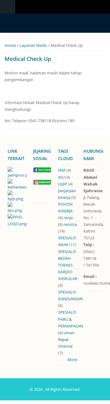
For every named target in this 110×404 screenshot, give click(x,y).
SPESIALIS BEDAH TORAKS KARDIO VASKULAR (67, 265)
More (72, 359)
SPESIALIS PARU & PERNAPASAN (70, 318)
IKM (61, 170)
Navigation (7, 7)
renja (68, 217)
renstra (70, 224)
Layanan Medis (33, 45)
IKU (61, 177)
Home (10, 45)
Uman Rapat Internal (66, 339)
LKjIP (62, 184)
